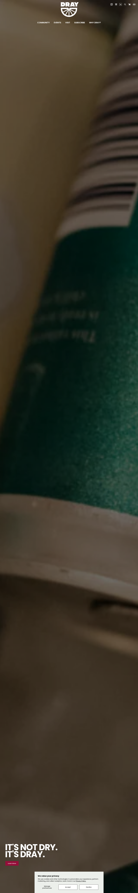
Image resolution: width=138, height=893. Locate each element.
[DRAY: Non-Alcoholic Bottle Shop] (69, 9)
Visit (67, 22)
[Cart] (129, 4)
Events (57, 22)
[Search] (125, 4)
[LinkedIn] (120, 4)
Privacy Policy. (81, 881)
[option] (69, 446)
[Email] (134, 4)
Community (43, 22)
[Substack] (116, 4)
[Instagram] (111, 4)
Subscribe (79, 22)
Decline (89, 887)
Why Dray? (95, 22)
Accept (68, 887)
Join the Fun (12, 863)
